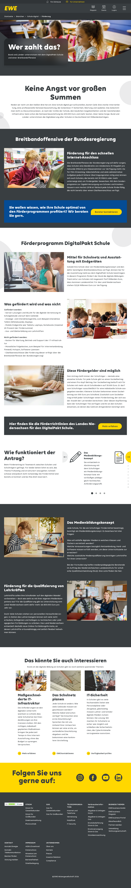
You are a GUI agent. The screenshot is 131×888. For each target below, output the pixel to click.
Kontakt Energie (11, 846)
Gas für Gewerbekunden (53, 809)
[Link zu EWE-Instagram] (80, 777)
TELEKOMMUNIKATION (75, 805)
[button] (92, 493)
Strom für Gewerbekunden (32, 809)
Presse (49, 853)
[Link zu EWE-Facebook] (93, 777)
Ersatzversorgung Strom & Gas (95, 830)
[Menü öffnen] (124, 8)
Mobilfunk (71, 820)
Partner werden (115, 825)
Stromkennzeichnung (96, 835)
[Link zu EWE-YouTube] (105, 777)
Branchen (20, 16)
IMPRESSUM (30, 843)
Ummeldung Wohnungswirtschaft (117, 829)
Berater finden (11, 856)
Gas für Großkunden (54, 814)
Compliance (51, 861)
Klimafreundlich (115, 821)
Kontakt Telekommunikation (13, 851)
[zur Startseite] (11, 8)
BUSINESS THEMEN (116, 804)
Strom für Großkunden (30, 815)
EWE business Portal (117, 818)
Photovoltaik (30, 824)
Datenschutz (30, 850)
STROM (28, 804)
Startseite (8, 16)
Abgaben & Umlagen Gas (96, 818)
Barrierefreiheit (31, 860)
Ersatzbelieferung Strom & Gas (95, 824)
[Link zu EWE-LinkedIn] (118, 777)
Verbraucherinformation (95, 805)
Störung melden (11, 860)
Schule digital (33, 16)
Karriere (49, 850)
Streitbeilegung (32, 863)
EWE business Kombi (117, 808)
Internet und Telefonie (72, 812)
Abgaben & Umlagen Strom (96, 812)
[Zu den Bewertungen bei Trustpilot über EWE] (14, 805)
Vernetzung (72, 817)
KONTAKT (9, 843)
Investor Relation (53, 857)
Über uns (50, 846)
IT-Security (71, 824)
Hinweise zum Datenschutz (31, 854)
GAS (48, 804)
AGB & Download (32, 846)
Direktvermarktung (33, 820)
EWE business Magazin (114, 813)
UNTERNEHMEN (52, 843)
